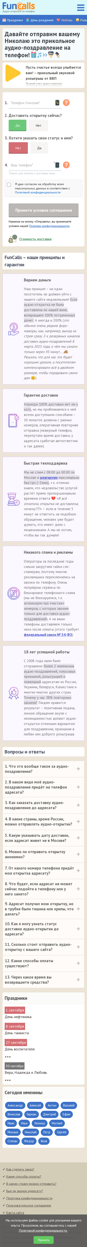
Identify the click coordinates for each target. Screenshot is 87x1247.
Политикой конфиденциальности (38, 192)
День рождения (41, 20)
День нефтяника (18, 1016)
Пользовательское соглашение (28, 1205)
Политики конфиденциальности (49, 226)
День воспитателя (20, 1049)
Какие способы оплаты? (23, 1176)
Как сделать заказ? (20, 1169)
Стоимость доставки (35, 239)
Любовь (67, 20)
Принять (43, 1240)
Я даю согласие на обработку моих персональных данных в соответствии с (42, 188)
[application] (12, 72)
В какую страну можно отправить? (31, 1184)
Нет (38, 125)
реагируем (48, 477)
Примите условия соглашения (43, 210)
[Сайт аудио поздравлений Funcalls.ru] (19, 7)
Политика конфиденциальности (29, 1198)
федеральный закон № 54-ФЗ (48, 634)
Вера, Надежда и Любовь (26, 1072)
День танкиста (17, 1032)
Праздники (15, 20)
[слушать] (13, 73)
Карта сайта (15, 1212)
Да (17, 125)
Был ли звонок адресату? (24, 1191)
